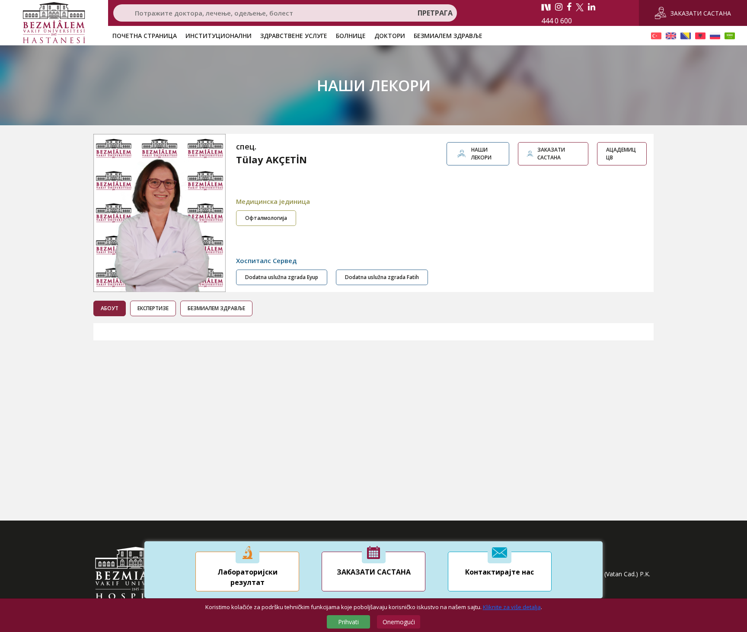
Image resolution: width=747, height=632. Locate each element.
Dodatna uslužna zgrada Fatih (382, 277)
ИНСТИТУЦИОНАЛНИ (218, 36)
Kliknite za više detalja (512, 607)
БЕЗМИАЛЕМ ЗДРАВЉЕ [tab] (216, 308)
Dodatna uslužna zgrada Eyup (281, 277)
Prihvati (348, 622)
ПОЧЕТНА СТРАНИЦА (144, 36)
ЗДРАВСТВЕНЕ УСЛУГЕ (293, 36)
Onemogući (399, 622)
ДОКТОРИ (389, 36)
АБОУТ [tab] (109, 308)
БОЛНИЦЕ (351, 36)
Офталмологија (266, 218)
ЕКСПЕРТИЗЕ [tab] (153, 308)
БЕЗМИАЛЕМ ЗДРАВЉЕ (448, 36)
